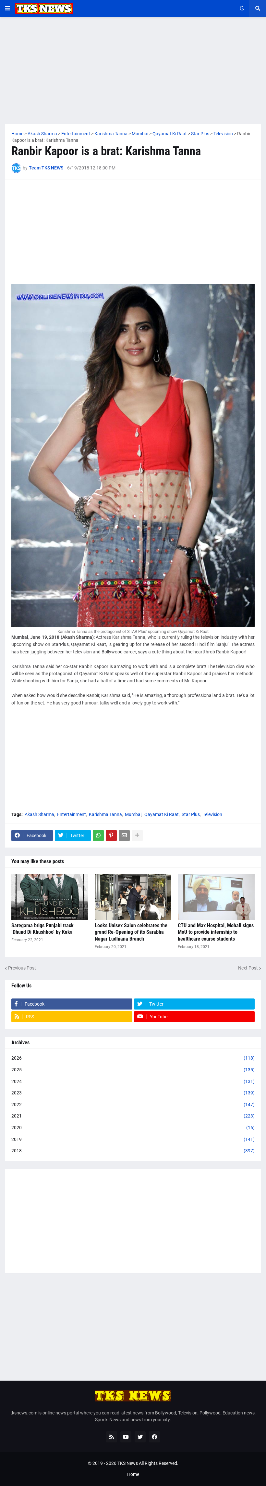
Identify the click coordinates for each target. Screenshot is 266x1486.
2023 (133, 1092)
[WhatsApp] (98, 835)
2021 (133, 1115)
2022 (133, 1104)
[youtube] (125, 1436)
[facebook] (154, 1436)
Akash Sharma (39, 814)
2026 (133, 1058)
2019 (133, 1139)
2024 (133, 1081)
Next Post (248, 968)
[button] (7, 8)
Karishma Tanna (105, 814)
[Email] (124, 835)
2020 (133, 1127)
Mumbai (133, 814)
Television (212, 814)
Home (133, 1474)
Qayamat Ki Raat (161, 814)
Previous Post (22, 968)
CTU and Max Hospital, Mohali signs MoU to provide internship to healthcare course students (216, 932)
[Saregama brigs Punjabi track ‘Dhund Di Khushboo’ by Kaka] (49, 897)
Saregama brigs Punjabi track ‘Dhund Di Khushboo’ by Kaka (42, 928)
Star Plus (191, 814)
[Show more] (137, 835)
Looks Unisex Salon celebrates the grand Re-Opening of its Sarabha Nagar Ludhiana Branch (131, 932)
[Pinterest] (111, 835)
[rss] (111, 1436)
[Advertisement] (133, 70)
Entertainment (71, 814)
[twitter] (140, 1436)
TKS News (127, 1463)
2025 (133, 1069)
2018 (133, 1150)
